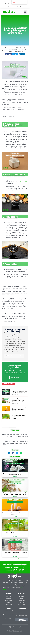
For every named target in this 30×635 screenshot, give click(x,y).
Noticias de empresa (21, 49)
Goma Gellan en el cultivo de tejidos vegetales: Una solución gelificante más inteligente (19, 417)
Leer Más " (15, 476)
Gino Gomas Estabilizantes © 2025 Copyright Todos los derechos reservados (15, 631)
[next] (12, 426)
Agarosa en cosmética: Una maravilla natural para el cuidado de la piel (19, 408)
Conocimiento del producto (16, 51)
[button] (25, 12)
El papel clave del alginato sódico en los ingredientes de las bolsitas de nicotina (19, 391)
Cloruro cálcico (23, 181)
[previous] (5, 426)
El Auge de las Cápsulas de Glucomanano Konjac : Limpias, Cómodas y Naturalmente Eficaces (18, 400)
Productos (8, 594)
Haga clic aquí (15, 377)
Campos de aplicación (10, 49)
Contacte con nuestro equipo (14, 355)
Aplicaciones (21, 594)
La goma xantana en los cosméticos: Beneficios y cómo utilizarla (15, 553)
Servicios (8, 608)
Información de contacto (21, 609)
